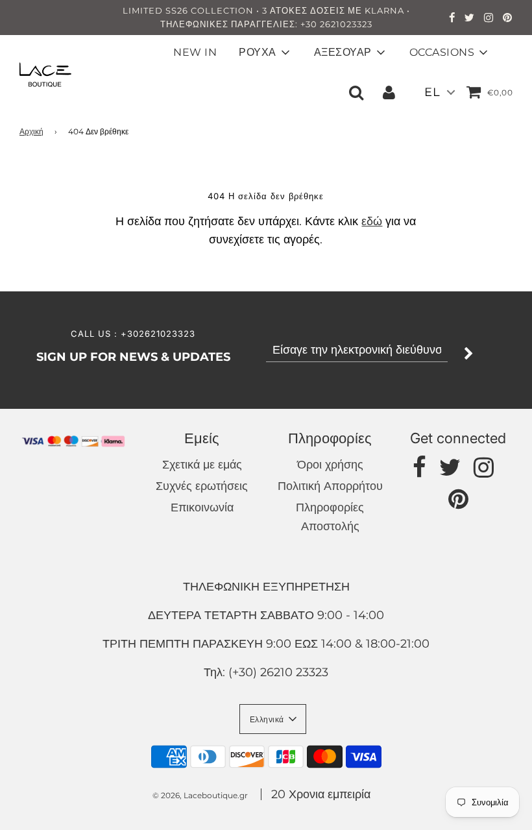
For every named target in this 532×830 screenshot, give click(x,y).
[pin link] (508, 18)
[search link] (356, 92)
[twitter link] (470, 18)
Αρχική (31, 131)
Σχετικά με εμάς (202, 465)
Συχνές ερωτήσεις (202, 486)
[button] (272, 719)
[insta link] (489, 18)
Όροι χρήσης (330, 465)
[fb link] (452, 18)
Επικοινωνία (202, 507)
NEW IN (195, 52)
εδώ (371, 221)
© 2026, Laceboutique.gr (200, 795)
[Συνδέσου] (389, 92)
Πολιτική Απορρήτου (330, 486)
